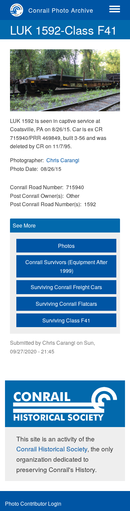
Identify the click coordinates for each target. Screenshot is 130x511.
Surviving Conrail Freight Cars (66, 287)
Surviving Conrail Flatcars (66, 303)
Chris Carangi (62, 160)
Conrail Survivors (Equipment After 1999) (66, 266)
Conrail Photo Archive (60, 10)
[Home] (19, 10)
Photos (66, 246)
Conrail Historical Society (51, 448)
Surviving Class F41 (66, 320)
